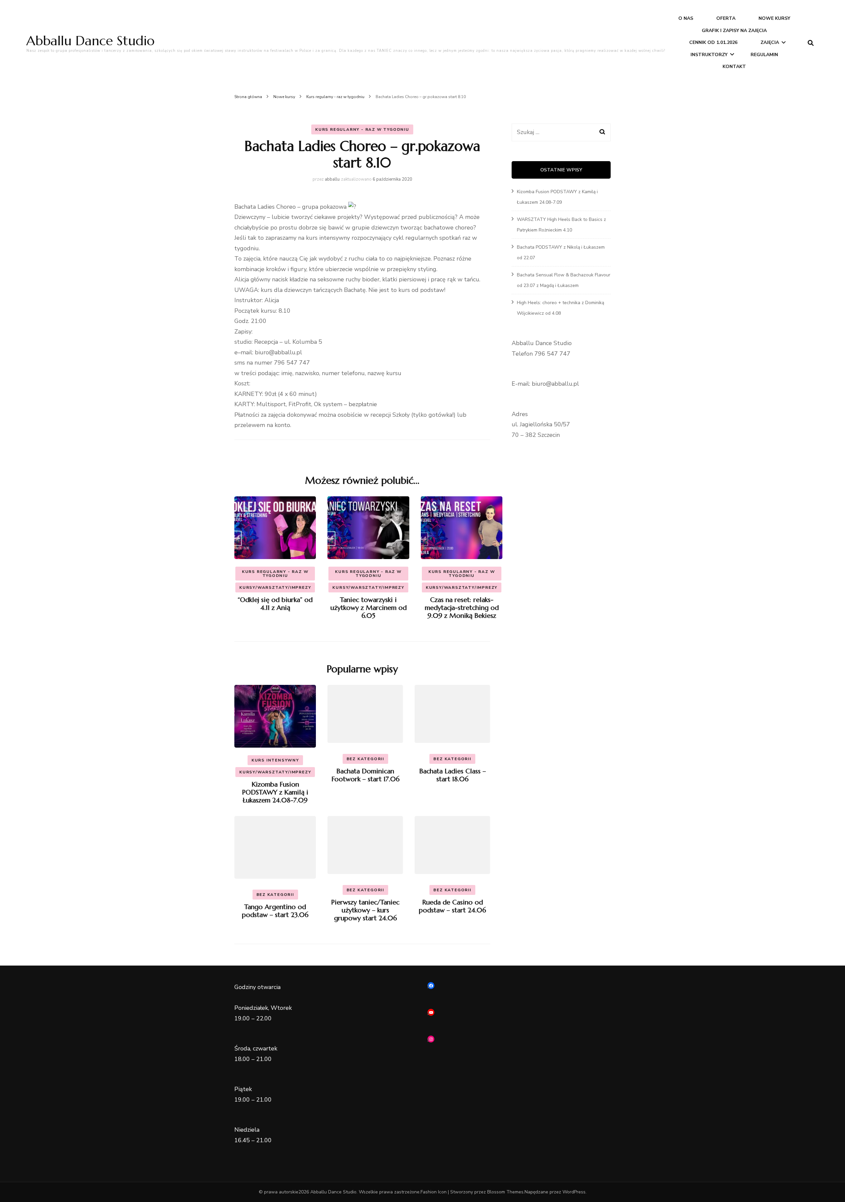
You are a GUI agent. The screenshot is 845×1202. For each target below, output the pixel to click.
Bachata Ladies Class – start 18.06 (452, 775)
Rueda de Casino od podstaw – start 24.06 (452, 906)
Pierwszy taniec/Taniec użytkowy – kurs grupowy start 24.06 (365, 910)
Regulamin (764, 55)
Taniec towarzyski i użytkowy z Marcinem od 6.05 (368, 608)
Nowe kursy (774, 18)
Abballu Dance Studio (90, 40)
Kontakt (734, 66)
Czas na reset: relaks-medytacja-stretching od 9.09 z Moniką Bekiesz (462, 608)
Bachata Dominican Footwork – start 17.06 (365, 775)
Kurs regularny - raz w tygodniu (362, 129)
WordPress (574, 1192)
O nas (685, 18)
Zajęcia (769, 42)
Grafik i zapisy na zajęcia (734, 30)
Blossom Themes (505, 1192)
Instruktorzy (709, 55)
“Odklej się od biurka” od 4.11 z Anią (275, 604)
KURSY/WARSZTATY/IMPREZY (275, 587)
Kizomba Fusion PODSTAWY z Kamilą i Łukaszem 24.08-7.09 (275, 792)
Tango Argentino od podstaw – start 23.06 (275, 911)
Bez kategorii (365, 758)
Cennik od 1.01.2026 (713, 42)
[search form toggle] (811, 43)
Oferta (725, 18)
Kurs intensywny (275, 760)
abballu (332, 179)
